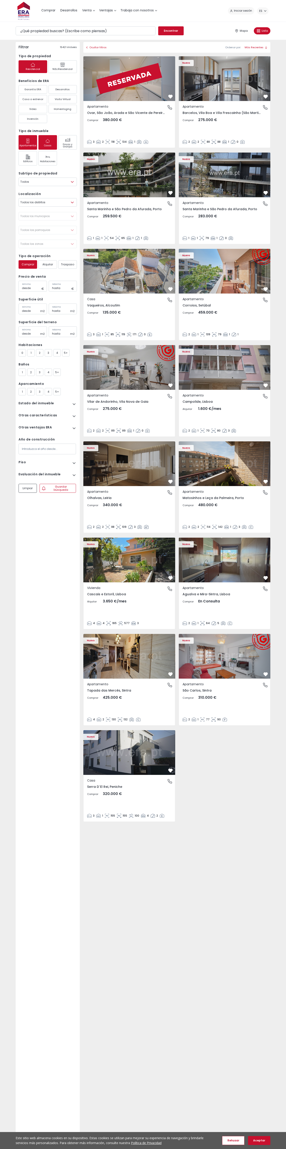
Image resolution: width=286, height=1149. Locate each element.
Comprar (28, 264)
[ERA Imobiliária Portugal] (23, 11)
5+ (66, 353)
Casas (47, 145)
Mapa (244, 31)
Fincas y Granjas (67, 145)
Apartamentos (27, 145)
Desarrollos (62, 89)
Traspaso (67, 264)
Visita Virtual (63, 99)
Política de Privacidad (146, 1143)
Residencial (33, 69)
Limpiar (28, 488)
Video (32, 109)
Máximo (56, 284)
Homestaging (62, 109)
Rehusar (233, 1140)
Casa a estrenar (32, 99)
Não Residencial (62, 69)
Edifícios (28, 161)
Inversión (32, 119)
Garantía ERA (32, 89)
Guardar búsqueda (61, 488)
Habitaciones (47, 161)
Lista (265, 31)
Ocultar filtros (98, 47)
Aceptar (259, 1140)
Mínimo (26, 284)
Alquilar (47, 264)
